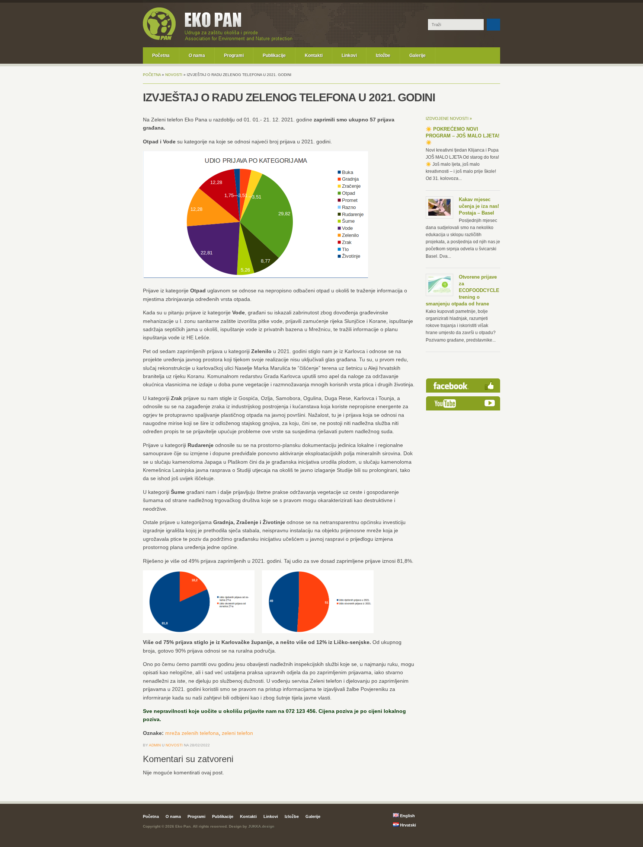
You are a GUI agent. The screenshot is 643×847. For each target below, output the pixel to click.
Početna (161, 55)
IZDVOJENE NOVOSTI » (449, 118)
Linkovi (349, 55)
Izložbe (383, 55)
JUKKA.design (261, 826)
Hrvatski (407, 825)
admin (155, 745)
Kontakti (314, 55)
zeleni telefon (237, 733)
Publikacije (274, 55)
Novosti (173, 75)
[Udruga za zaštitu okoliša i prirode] (159, 38)
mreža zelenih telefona (192, 733)
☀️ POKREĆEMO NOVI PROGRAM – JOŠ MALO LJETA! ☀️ (462, 135)
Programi (234, 55)
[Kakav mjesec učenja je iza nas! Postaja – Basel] (439, 214)
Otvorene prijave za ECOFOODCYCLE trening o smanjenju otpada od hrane (462, 290)
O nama (197, 55)
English (407, 815)
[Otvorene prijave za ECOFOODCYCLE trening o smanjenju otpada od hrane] (439, 291)
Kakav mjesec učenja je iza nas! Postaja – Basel (479, 206)
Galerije (417, 55)
